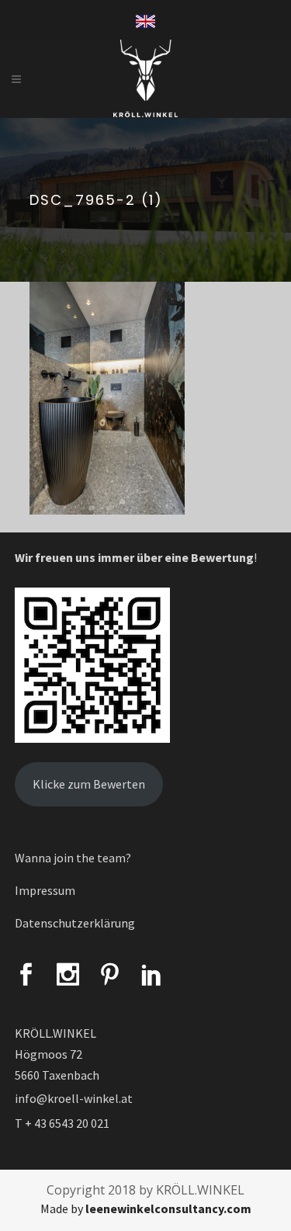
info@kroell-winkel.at (74, 1098)
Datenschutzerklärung (75, 923)
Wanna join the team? (73, 857)
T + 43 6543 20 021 (62, 1123)
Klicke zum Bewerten (89, 784)
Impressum (45, 890)
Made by (145, 1208)
